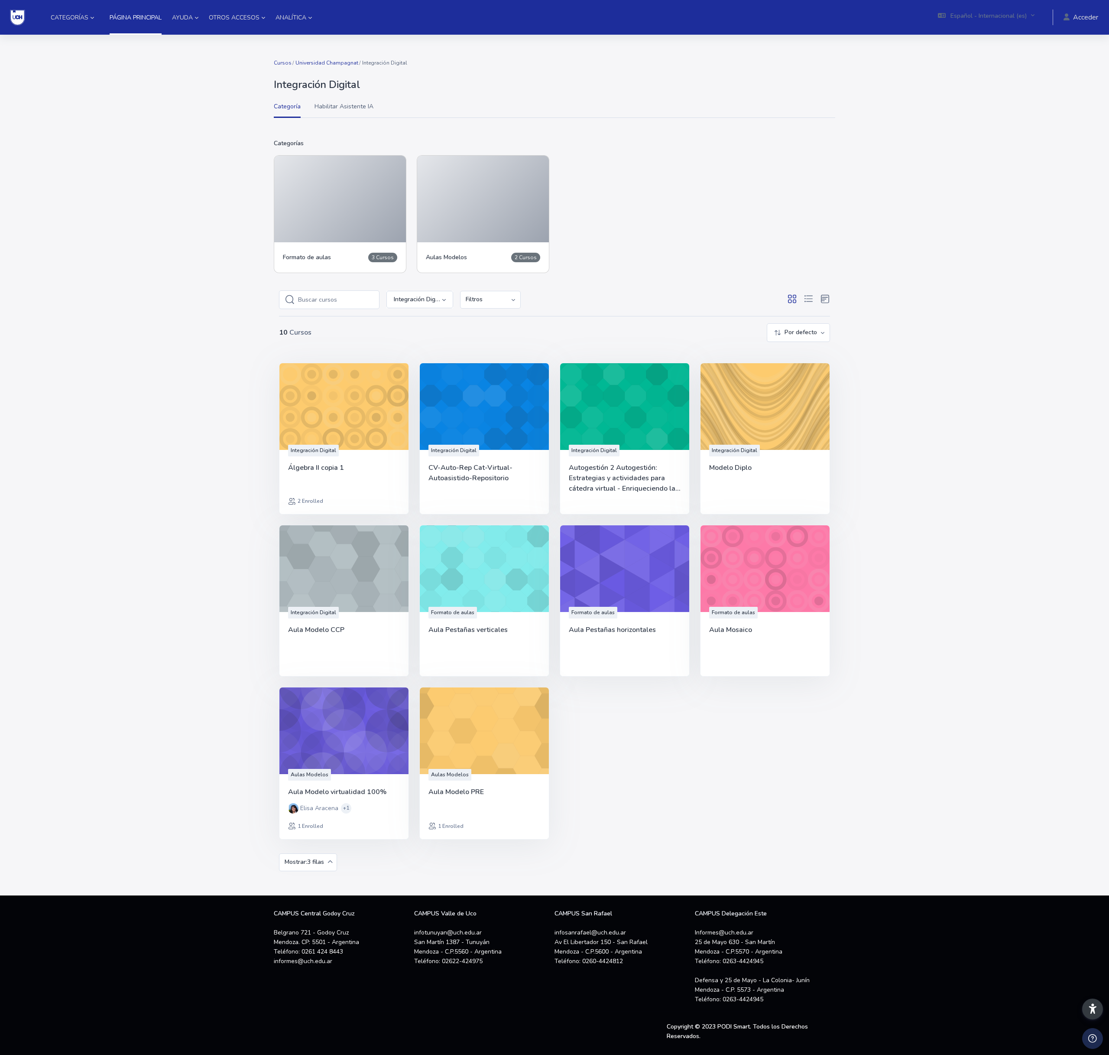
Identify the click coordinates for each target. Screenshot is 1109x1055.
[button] (986, 17)
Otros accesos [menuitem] (234, 17)
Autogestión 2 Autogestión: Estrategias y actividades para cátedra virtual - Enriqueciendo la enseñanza (622, 478)
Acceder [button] (1085, 17)
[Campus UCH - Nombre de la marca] (17, 17)
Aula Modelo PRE (456, 792)
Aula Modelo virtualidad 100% (337, 792)
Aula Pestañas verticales (468, 630)
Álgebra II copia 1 (316, 467)
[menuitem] (490, 300)
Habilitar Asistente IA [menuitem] (344, 106)
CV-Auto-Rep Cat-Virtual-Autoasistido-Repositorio (470, 473)
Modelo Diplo (730, 467)
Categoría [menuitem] (287, 106)
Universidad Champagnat (326, 62)
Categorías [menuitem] (69, 17)
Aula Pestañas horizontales (612, 630)
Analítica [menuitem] (291, 17)
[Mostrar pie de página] (1092, 1038)
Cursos (283, 62)
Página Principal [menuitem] (136, 17)
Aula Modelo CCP (316, 630)
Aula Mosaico (730, 630)
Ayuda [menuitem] (182, 17)
